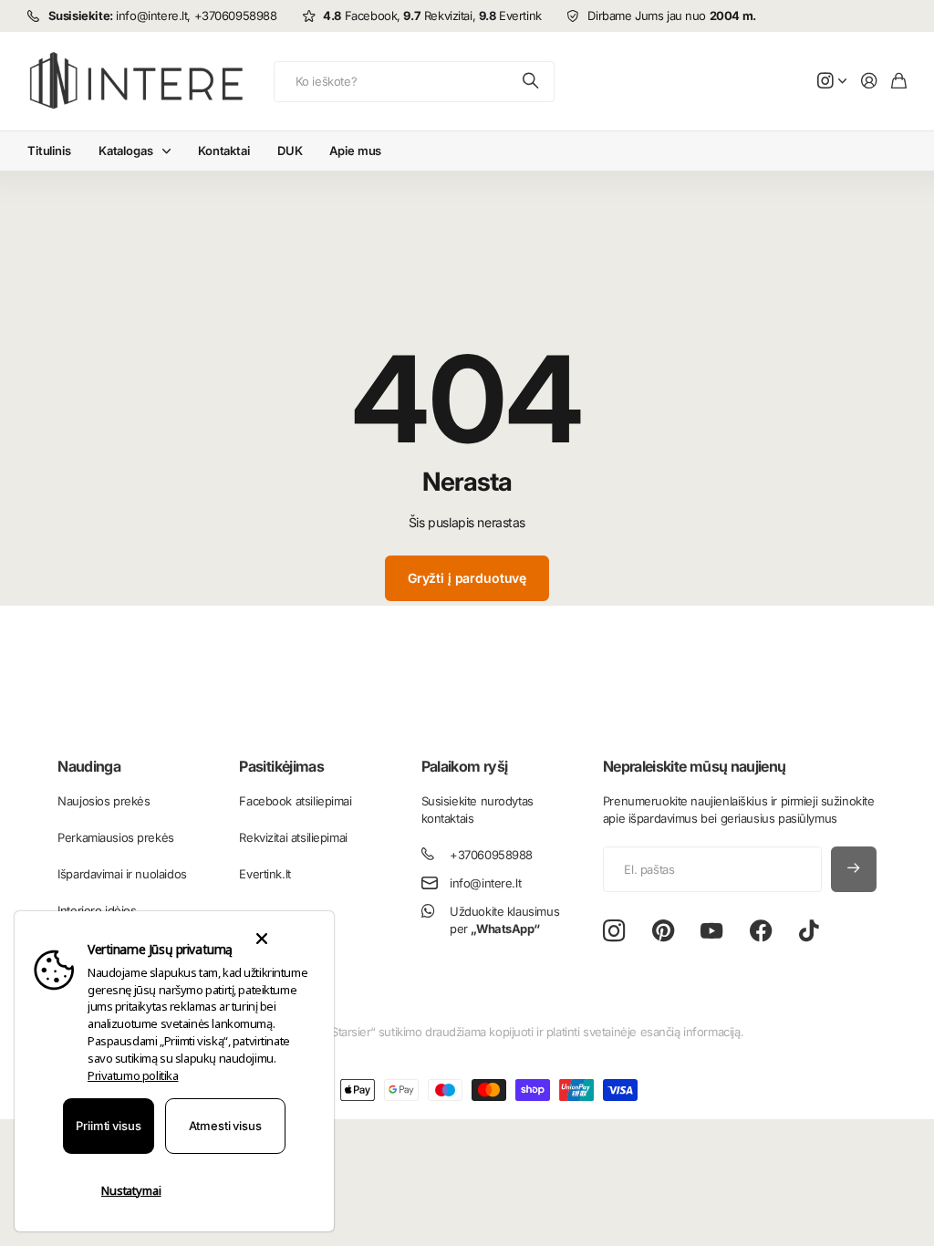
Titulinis (49, 150)
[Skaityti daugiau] (831, 81)
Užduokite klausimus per (504, 920)
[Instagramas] (614, 931)
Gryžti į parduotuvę (467, 578)
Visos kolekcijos (170, 150)
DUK (290, 150)
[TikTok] (808, 931)
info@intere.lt (485, 883)
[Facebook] (761, 931)
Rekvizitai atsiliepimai (293, 837)
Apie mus (355, 150)
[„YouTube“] (711, 931)
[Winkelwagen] (899, 81)
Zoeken (532, 81)
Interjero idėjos (96, 910)
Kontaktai (224, 150)
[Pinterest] (663, 931)
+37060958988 (491, 854)
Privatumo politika (133, 1075)
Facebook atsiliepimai (295, 801)
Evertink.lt (264, 874)
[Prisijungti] (869, 81)
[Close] (261, 938)
